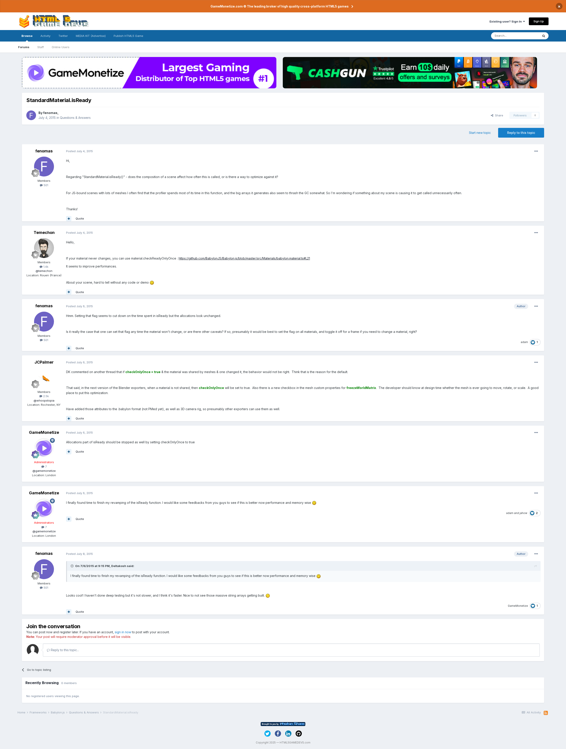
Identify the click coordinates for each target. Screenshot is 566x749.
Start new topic (480, 133)
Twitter (63, 36)
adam (524, 342)
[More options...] (536, 151)
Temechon (44, 232)
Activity (45, 36)
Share (498, 115)
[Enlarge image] (152, 282)
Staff (40, 47)
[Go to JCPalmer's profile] (44, 378)
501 (45, 185)
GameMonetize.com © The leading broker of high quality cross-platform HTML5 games (279, 6)
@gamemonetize (44, 470)
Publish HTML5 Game (128, 36)
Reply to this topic (521, 133)
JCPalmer (44, 362)
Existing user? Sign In (506, 21)
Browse (27, 36)
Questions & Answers (75, 117)
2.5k (45, 396)
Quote (80, 218)
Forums (23, 47)
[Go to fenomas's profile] (31, 115)
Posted (79, 151)
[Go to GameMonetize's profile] (44, 448)
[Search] (544, 35)
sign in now (123, 632)
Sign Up (538, 21)
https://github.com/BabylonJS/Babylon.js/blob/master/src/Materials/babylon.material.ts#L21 (244, 258)
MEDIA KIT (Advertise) (91, 36)
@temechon (44, 271)
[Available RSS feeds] (546, 713)
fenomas (50, 113)
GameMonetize (44, 432)
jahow (523, 513)
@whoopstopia (44, 400)
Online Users (60, 47)
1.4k (45, 266)
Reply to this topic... (64, 650)
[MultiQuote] (68, 218)
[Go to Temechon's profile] (44, 248)
